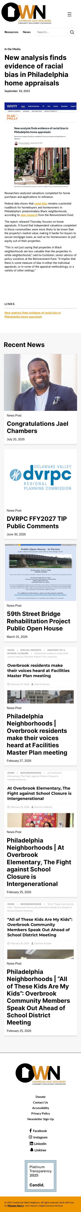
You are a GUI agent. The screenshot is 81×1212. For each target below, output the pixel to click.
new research (29, 215)
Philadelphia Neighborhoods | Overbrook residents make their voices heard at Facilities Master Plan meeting (37, 734)
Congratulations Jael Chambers (37, 427)
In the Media (13, 49)
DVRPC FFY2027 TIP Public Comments (37, 522)
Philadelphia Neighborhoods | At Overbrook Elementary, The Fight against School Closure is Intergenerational (39, 862)
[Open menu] (69, 14)
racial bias (40, 203)
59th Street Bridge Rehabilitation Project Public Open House (38, 621)
